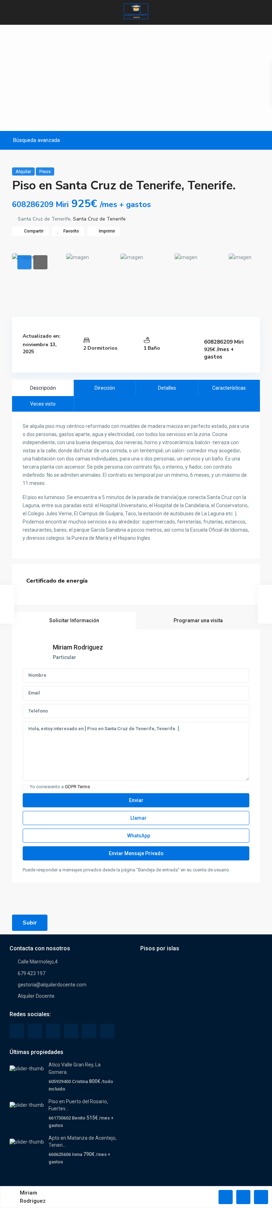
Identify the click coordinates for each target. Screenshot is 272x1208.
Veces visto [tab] (43, 404)
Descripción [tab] (43, 388)
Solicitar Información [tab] (74, 620)
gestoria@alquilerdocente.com (52, 984)
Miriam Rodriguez (78, 647)
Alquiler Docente (36, 996)
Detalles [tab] (167, 388)
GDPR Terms (77, 786)
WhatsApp (138, 835)
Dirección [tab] (105, 388)
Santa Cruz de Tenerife (99, 219)
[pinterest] (71, 1031)
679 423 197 (31, 973)
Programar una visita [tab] (198, 620)
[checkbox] (25, 787)
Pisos (45, 171)
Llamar (138, 818)
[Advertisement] (136, 77)
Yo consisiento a (60, 786)
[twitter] (35, 1031)
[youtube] (89, 1031)
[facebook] (17, 1031)
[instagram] (107, 1031)
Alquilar (23, 171)
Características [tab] (229, 388)
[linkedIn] (53, 1031)
